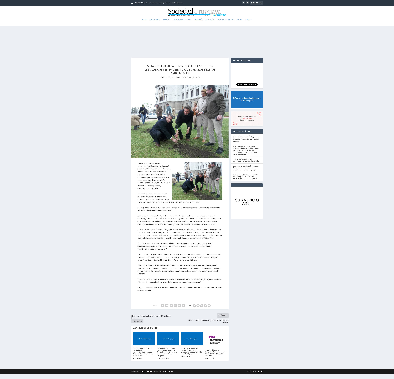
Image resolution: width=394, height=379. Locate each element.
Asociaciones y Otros (182, 19)
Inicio (144, 19)
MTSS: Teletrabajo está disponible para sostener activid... (164, 3)
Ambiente (167, 19)
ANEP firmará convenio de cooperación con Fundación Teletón (246, 160)
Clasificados (154, 19)
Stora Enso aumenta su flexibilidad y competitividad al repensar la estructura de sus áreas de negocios (143, 352)
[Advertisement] (197, 38)
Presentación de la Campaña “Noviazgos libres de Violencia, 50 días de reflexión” (215, 353)
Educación (210, 19)
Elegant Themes (146, 371)
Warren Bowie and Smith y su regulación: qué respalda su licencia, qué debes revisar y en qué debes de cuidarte (246, 139)
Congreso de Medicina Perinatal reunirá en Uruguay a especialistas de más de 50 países (191, 351)
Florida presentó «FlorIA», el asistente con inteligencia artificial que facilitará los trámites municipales (246, 176)
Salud (239, 19)
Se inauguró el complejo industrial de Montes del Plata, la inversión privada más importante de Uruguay (167, 352)
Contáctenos (251, 371)
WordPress (169, 371)
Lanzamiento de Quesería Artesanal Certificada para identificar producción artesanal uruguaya (246, 168)
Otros (247, 19)
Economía (198, 19)
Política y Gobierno (225, 19)
